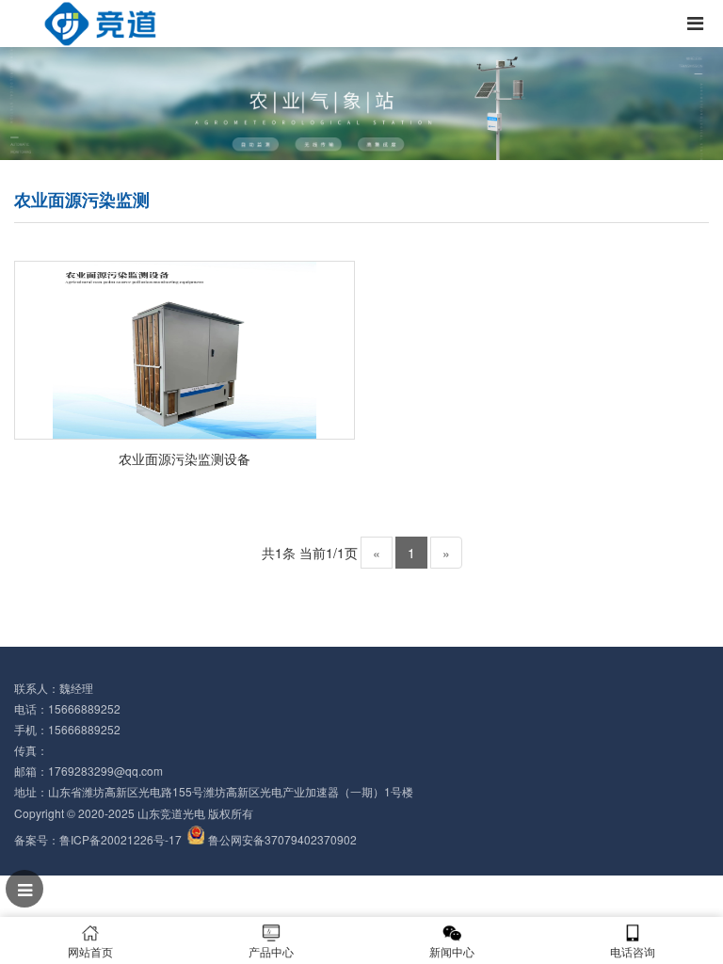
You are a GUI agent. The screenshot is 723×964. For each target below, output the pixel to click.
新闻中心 (451, 951)
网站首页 (90, 951)
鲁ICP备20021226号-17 (120, 839)
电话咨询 (632, 951)
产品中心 (271, 951)
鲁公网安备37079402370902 (282, 839)
